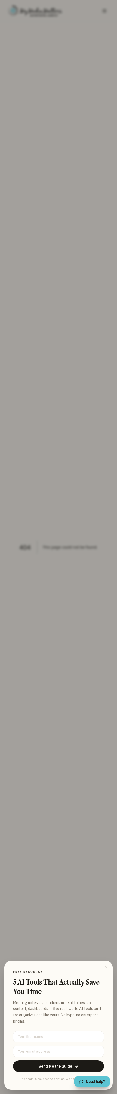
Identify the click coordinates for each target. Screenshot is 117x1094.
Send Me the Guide (55, 1066)
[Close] (106, 967)
